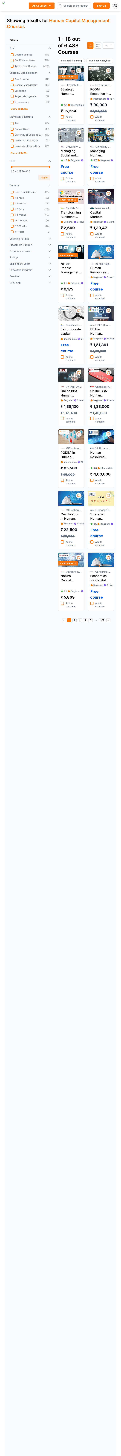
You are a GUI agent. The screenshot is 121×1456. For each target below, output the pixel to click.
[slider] (12, 167)
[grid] (90, 45)
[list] (98, 45)
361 (102, 620)
